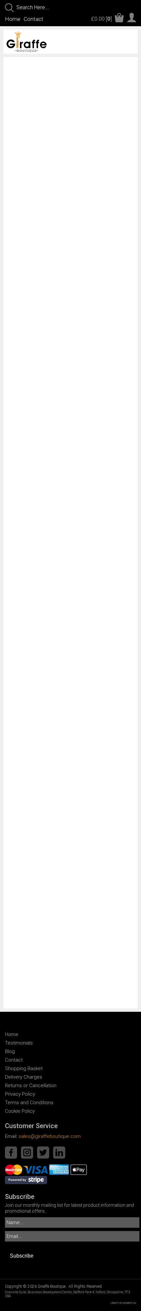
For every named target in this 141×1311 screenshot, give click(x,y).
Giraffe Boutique (39, 41)
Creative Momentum (123, 1302)
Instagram (27, 1152)
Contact (33, 19)
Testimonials (19, 1043)
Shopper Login (131, 17)
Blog (10, 1051)
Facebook (11, 1152)
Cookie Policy (20, 1111)
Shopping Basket (24, 1068)
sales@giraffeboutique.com (50, 1136)
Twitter (43, 1152)
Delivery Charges (23, 1077)
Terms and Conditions (29, 1103)
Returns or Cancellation (30, 1085)
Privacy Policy (20, 1094)
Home (12, 19)
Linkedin (59, 1152)
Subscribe (21, 1256)
